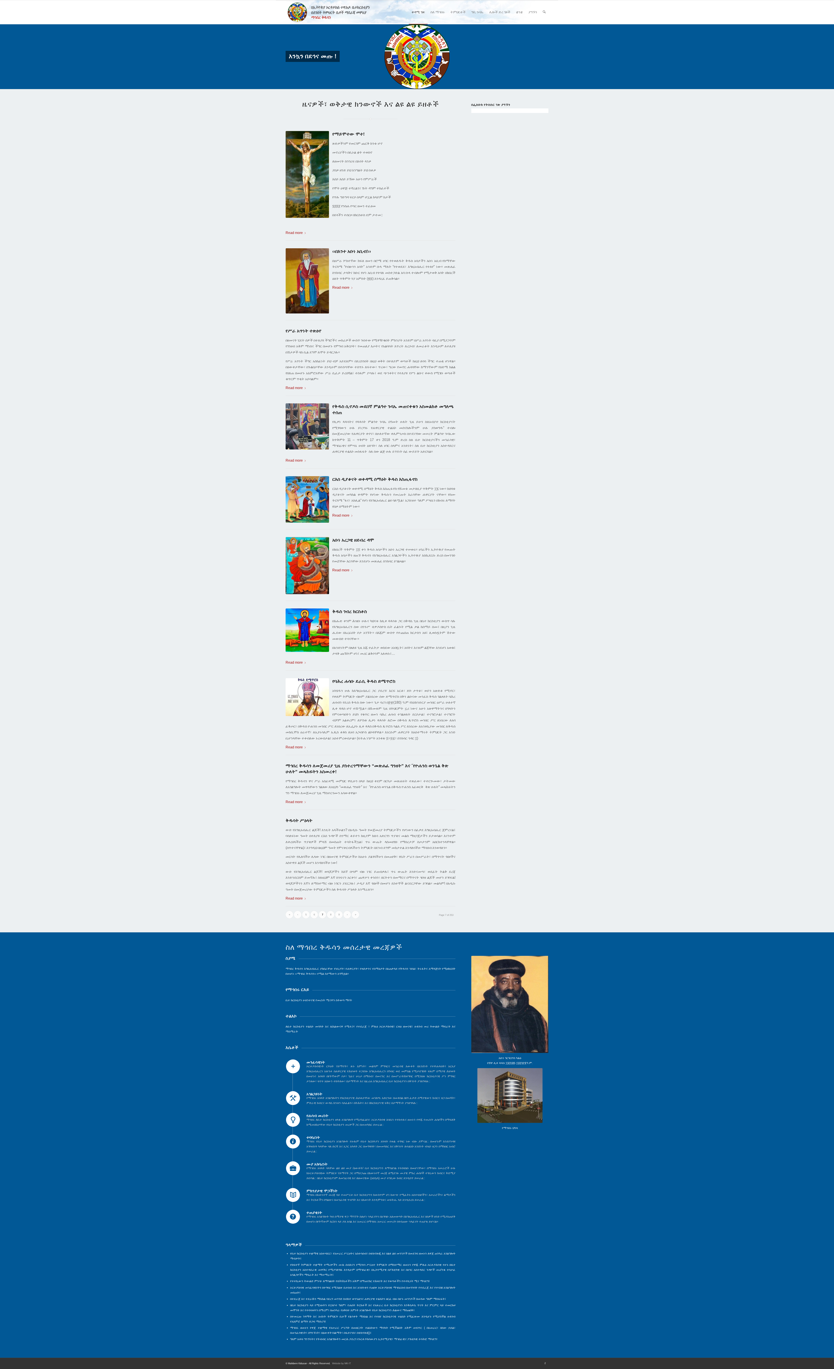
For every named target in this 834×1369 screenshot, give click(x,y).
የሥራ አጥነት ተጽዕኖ (303, 330)
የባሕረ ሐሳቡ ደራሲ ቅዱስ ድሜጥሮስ (363, 681)
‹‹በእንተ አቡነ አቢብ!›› (351, 251)
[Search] (544, 12)
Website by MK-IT (341, 1363)
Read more (294, 233)
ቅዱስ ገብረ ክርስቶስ (349, 611)
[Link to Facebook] (545, 1363)
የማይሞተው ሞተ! (348, 133)
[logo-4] (335, 12)
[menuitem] (418, 12)
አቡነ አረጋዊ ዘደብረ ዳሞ (353, 539)
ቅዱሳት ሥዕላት (299, 820)
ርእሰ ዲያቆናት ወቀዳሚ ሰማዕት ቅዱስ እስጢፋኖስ (374, 479)
